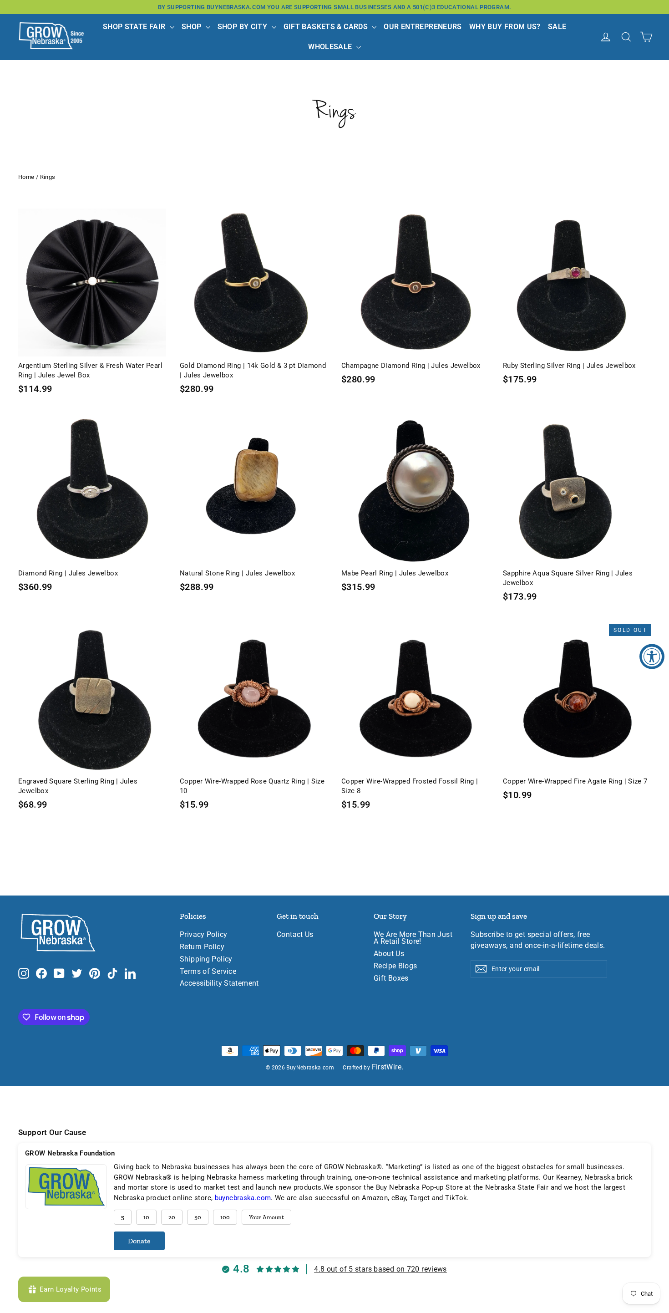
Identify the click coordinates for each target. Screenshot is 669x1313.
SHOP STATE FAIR (135, 26)
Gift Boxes (391, 978)
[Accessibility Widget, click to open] (651, 656)
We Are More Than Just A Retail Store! (413, 938)
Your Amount (266, 1217)
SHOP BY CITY (243, 26)
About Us (389, 954)
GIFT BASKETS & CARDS (327, 26)
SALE (557, 26)
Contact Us (295, 935)
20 (171, 1217)
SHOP (192, 26)
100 (225, 1217)
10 (146, 1217)
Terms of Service (208, 971)
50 (197, 1217)
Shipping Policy (206, 959)
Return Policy (202, 947)
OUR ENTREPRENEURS (422, 26)
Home (26, 176)
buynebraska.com (243, 1198)
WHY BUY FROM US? (505, 26)
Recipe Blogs (395, 966)
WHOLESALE (331, 46)
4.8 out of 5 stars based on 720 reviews (380, 1269)
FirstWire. (388, 1067)
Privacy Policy (203, 935)
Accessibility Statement (219, 983)
